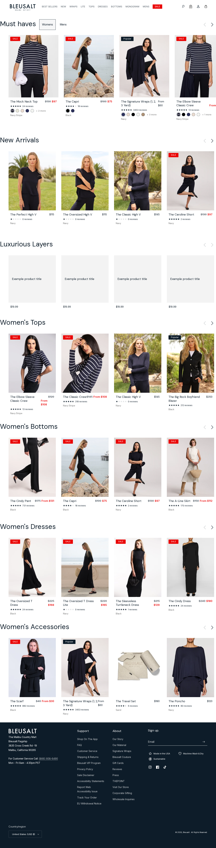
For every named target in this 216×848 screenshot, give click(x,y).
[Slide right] (212, 24)
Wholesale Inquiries (124, 800)
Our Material (119, 746)
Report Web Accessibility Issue (87, 790)
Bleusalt (186, 832)
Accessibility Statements (90, 782)
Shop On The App (87, 740)
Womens (47, 24)
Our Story (118, 740)
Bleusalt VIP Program (89, 764)
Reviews (117, 770)
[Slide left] (204, 24)
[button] (183, 6)
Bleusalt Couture (122, 758)
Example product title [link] (26, 279)
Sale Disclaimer (85, 776)
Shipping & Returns (88, 758)
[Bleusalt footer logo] (23, 732)
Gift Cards (118, 764)
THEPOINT (119, 782)
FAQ (79, 746)
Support (83, 731)
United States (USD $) (23, 834)
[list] (108, 78)
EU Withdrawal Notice (89, 804)
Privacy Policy (85, 770)
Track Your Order (87, 798)
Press (116, 776)
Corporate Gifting (122, 794)
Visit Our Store (121, 788)
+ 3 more (152, 114)
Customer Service (87, 752)
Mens (63, 24)
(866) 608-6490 (48, 758)
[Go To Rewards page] (190, 6)
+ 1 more (206, 114)
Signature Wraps (122, 752)
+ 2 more (41, 110)
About (117, 731)
